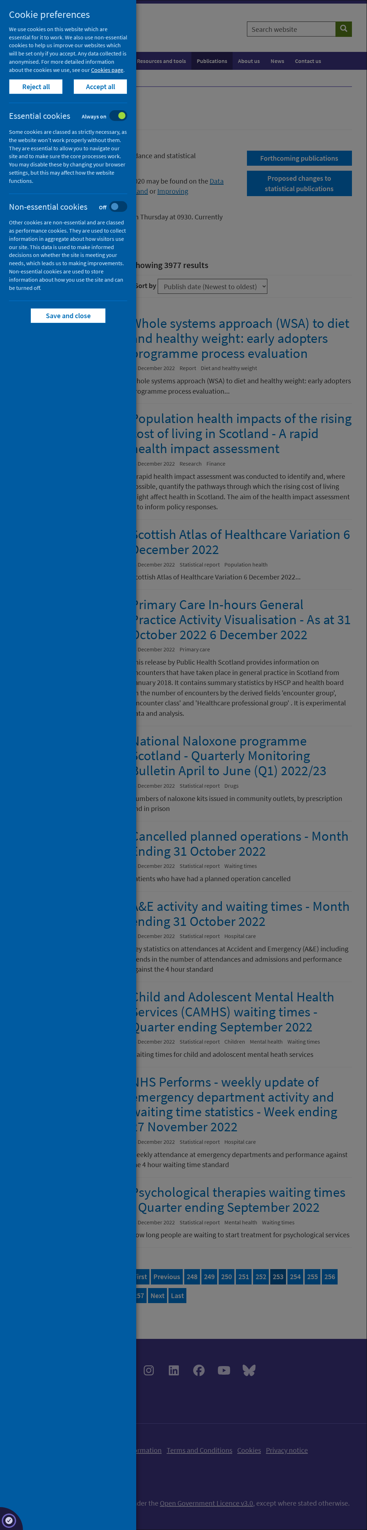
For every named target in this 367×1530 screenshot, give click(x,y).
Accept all (100, 86)
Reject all (36, 86)
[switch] (73, 116)
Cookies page (107, 69)
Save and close (68, 315)
